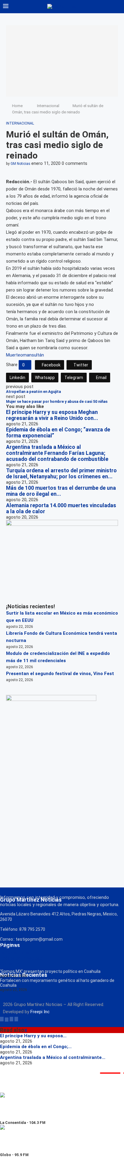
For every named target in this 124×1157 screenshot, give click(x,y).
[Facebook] (2, 1019)
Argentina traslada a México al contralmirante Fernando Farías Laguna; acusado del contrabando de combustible (57, 453)
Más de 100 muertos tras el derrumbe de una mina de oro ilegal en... (61, 491)
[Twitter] (6, 1019)
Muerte (13, 355)
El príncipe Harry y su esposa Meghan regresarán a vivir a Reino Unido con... (52, 415)
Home (17, 105)
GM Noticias (20, 164)
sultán (38, 355)
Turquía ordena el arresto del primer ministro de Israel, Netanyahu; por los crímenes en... (61, 473)
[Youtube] (16, 1019)
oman (26, 355)
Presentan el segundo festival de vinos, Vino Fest (60, 673)
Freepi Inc (40, 1011)
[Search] (118, 6)
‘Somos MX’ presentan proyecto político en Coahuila (50, 971)
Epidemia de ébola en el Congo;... (36, 1046)
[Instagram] (11, 1019)
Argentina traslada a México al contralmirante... (52, 1057)
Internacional (48, 105)
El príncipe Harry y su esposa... (33, 1035)
